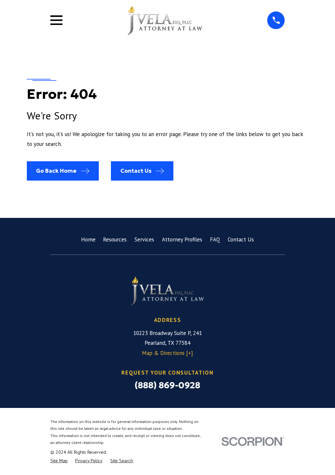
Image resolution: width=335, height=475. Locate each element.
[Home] (165, 20)
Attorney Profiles (182, 239)
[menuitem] (59, 461)
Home (88, 239)
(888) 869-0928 (167, 385)
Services (144, 239)
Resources (115, 239)
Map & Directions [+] (167, 353)
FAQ (215, 239)
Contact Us (241, 239)
